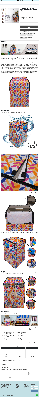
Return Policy (25, 388)
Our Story (17, 388)
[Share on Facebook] (23, 31)
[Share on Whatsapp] (26, 31)
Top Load (21, 34)
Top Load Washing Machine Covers (28, 34)
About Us (17, 385)
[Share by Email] (28, 31)
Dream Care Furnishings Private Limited (9, 395)
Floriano (24, 33)
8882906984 (3, 388)
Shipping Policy (26, 387)
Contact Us (17, 386)
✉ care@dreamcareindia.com (34, 0)
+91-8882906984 (8, 361)
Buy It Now (29, 29)
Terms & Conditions (26, 385)
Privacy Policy (25, 389)
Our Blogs (17, 389)
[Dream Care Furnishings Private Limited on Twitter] (1, 389)
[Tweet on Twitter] (24, 31)
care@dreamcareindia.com (6, 363)
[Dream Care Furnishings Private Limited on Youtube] (4, 389)
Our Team (17, 387)
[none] (2, 9)
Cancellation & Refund (27, 386)
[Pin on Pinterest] (25, 31)
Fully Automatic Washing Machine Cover (30, 33)
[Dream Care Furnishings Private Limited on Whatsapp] (5, 389)
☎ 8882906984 (3, 0)
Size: (21, 21)
